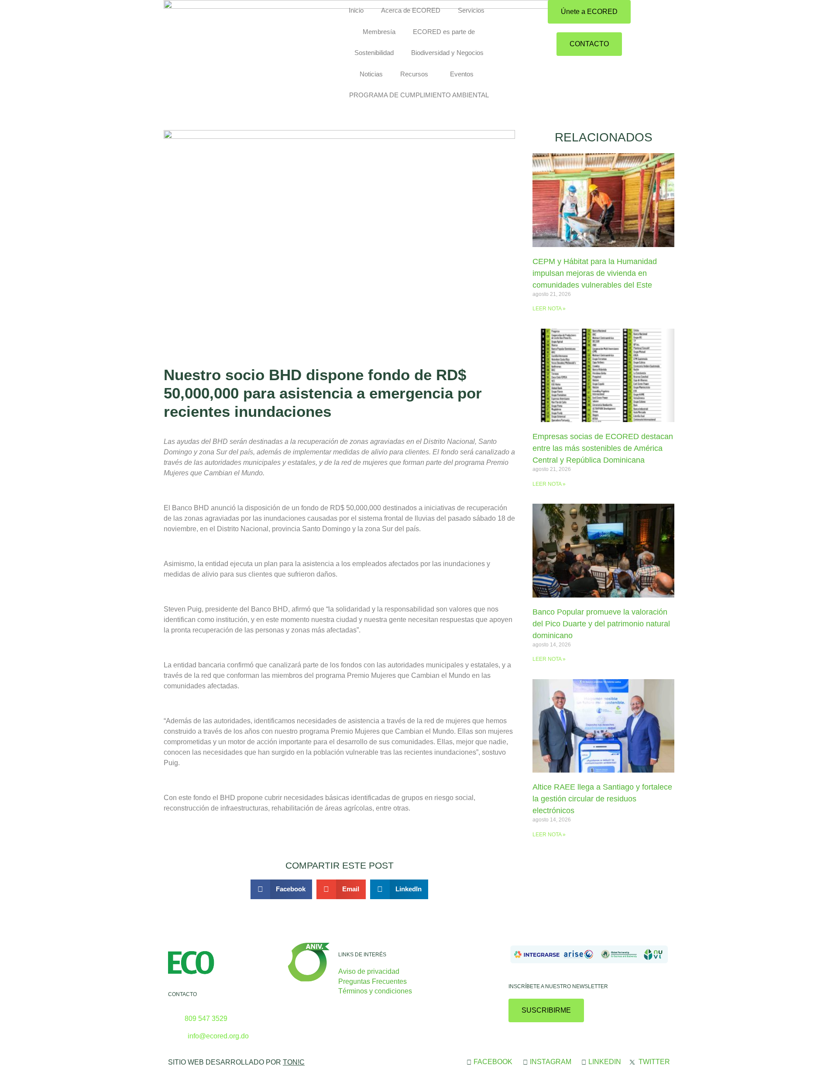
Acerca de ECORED (410, 10)
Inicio (356, 10)
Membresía (379, 31)
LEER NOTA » (549, 309)
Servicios (471, 10)
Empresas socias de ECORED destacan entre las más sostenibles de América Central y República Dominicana (602, 448)
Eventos (462, 74)
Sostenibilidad (374, 52)
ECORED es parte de (444, 31)
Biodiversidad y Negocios (447, 52)
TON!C (294, 1062)
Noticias (371, 74)
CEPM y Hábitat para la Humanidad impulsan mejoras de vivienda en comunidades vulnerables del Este (594, 273)
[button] (282, 889)
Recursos (414, 74)
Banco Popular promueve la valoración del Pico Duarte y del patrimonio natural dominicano (601, 624)
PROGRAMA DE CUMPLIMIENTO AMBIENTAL (419, 95)
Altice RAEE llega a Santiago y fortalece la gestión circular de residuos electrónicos (602, 799)
